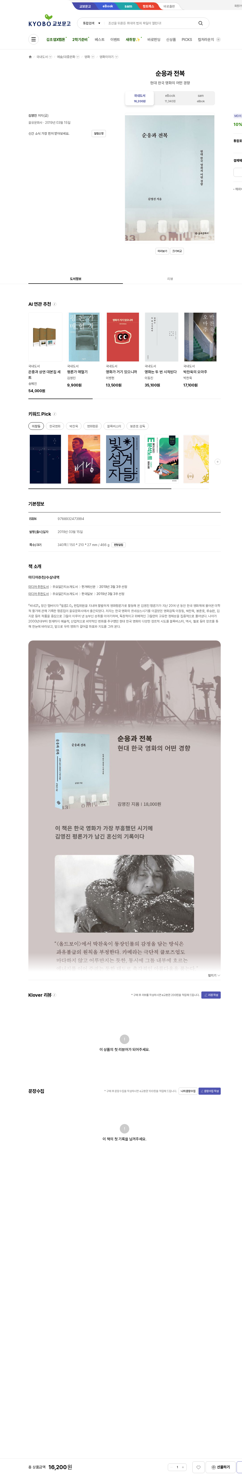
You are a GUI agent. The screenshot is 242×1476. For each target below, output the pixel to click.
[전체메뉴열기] (33, 39)
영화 (87, 57)
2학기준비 (80, 39)
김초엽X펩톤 (55, 39)
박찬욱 (73, 427)
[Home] (30, 57)
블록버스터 (114, 427)
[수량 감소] (171, 1467)
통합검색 (88, 23)
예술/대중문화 (66, 57)
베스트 (100, 39)
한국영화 (54, 427)
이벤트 (115, 39)
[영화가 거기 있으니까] (123, 350)
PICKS (187, 39)
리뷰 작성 (213, 995)
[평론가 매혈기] (84, 350)
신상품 (171, 39)
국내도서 (42, 57)
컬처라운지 (206, 39)
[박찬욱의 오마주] (200, 350)
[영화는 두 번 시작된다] (162, 350)
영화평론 (92, 427)
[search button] (200, 23)
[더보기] (218, 39)
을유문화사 (35, 122)
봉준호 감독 (137, 427)
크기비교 (177, 251)
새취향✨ (133, 39)
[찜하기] (198, 1467)
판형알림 (118, 545)
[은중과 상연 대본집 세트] (45, 353)
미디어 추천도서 (38, 587)
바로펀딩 (153, 39)
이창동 (36, 427)
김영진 (32, 115)
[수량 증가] (183, 1467)
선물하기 (223, 1467)
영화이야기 (106, 57)
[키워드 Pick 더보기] (218, 462)
